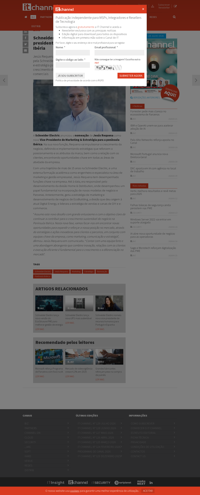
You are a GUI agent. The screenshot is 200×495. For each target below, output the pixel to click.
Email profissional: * (106, 47)
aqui (97, 62)
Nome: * (60, 47)
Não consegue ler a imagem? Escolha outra (117, 61)
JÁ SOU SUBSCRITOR (70, 75)
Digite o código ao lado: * (70, 59)
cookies (74, 491)
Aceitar (148, 491)
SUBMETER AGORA (131, 75)
